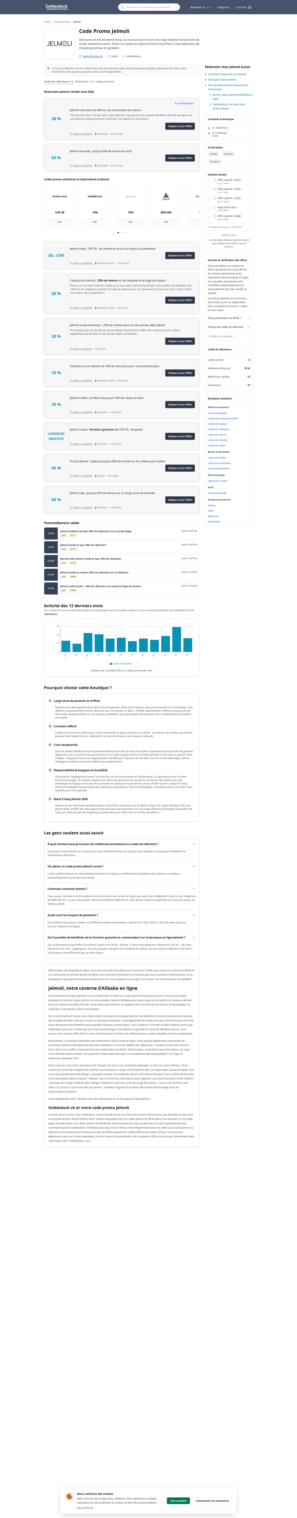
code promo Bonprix (217, 423)
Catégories (223, 7)
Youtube (214, 153)
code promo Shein (216, 445)
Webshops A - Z (199, 7)
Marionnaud (213, 521)
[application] (121, 644)
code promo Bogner (217, 413)
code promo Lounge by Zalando (223, 418)
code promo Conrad (217, 480)
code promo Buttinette (218, 468)
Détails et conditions (82, 133)
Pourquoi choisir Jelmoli (222, 79)
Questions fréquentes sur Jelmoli (227, 74)
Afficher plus (229, 235)
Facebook (228, 153)
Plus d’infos (83, 1507)
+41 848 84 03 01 (220, 128)
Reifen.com (213, 516)
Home (47, 21)
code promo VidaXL (217, 457)
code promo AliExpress (219, 429)
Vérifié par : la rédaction (221, 336)
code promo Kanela (217, 493)
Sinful (210, 510)
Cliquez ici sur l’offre (180, 126)
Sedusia (211, 505)
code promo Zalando (218, 440)
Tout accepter (178, 1500)
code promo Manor (217, 434)
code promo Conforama (219, 463)
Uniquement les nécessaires (212, 1500)
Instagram (215, 161)
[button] (244, 7)
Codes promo (62, 21)
